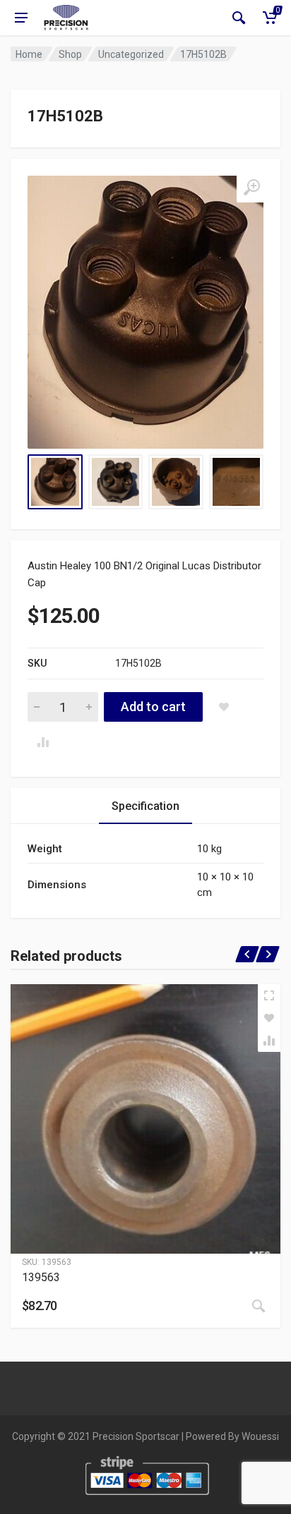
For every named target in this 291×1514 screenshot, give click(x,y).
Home (29, 54)
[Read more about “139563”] (258, 1306)
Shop (70, 54)
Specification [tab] (145, 806)
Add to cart (153, 706)
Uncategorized (131, 54)
